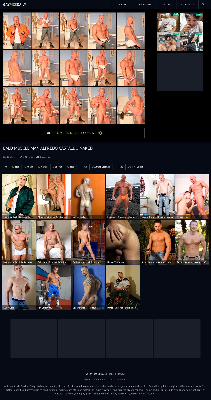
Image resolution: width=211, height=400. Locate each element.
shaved (58, 166)
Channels (189, 4)
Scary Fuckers (136, 166)
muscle (44, 166)
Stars (167, 4)
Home (123, 4)
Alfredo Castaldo (102, 166)
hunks (30, 166)
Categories (145, 4)
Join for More (70, 133)
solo (72, 166)
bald (17, 166)
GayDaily (14, 4)
